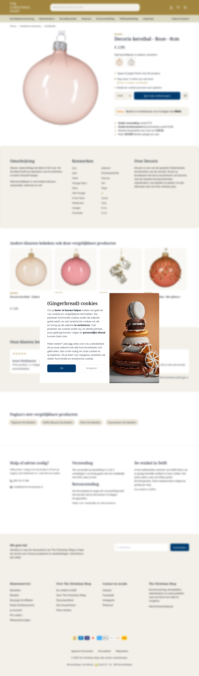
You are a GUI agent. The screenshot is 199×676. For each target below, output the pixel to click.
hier (71, 344)
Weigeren (91, 368)
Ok (61, 368)
